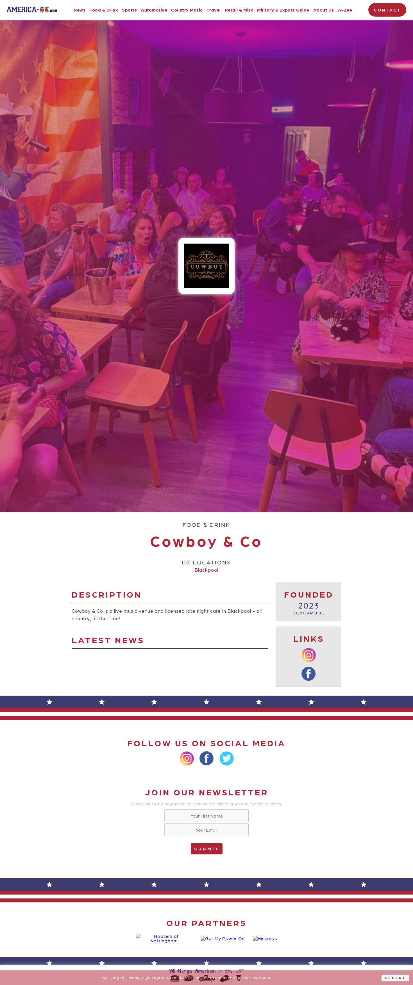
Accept (395, 978)
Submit (206, 848)
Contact (387, 9)
